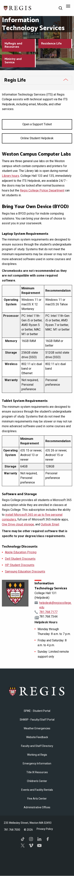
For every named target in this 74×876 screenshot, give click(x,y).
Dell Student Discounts (20, 559)
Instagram (31, 839)
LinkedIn (39, 839)
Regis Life (15, 80)
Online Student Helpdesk (37, 138)
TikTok (22, 839)
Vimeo (31, 845)
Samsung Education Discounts (25, 571)
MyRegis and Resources (13, 45)
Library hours (10, 176)
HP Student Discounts (19, 565)
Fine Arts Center (37, 798)
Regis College (37, 691)
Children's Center (37, 781)
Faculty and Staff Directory (37, 745)
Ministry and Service (13, 60)
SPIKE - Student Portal (37, 710)
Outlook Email (50, 524)
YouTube (39, 845)
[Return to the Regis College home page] (17, 8)
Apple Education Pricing (20, 552)
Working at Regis (37, 754)
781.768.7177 (48, 612)
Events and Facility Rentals (37, 789)
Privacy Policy (45, 829)
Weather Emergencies (37, 728)
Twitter (22, 845)
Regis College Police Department (42, 190)
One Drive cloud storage (18, 524)
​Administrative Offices (37, 807)
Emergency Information (37, 763)
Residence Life (51, 43)
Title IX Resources (37, 772)
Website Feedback (37, 737)
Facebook (48, 839)
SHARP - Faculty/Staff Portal (37, 719)
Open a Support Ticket (37, 124)
